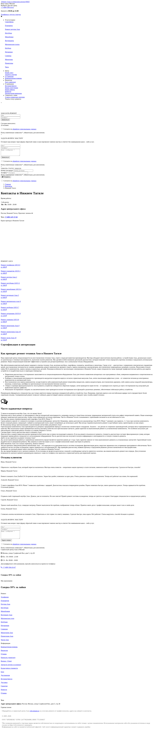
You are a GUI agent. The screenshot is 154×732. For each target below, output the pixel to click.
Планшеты (9, 25)
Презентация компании (13, 93)
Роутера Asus (5, 604)
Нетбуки (8, 48)
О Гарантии (9, 76)
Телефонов (5, 597)
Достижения (5, 675)
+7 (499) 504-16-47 (7, 7)
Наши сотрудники (11, 88)
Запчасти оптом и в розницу (11, 665)
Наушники (9, 52)
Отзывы (4, 654)
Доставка (4, 682)
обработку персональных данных (24, 129)
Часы (7, 67)
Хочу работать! (10, 82)
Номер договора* (7, 170)
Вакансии (4, 650)
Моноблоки (9, 37)
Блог (2, 672)
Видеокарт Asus (6, 615)
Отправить (6, 177)
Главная (8, 184)
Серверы (8, 56)
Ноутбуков (4, 608)
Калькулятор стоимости (9, 668)
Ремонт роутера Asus (12, 29)
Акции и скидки (11, 74)
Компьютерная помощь (13, 78)
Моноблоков (5, 611)
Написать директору (8, 657)
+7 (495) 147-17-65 (11, 217)
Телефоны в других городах (11, 14)
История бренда (10, 86)
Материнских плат (7, 618)
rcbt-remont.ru (34, 711)
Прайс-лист (9, 73)
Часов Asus (5, 640)
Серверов (4, 629)
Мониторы (9, 59)
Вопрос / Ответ (6, 661)
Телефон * (4, 173)
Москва (3, 697)
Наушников (5, 625)
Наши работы (10, 90)
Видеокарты (9, 41)
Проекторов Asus (7, 636)
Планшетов (5, 601)
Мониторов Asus (7, 633)
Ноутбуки (8, 33)
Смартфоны (9, 22)
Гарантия (4, 686)
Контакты (8, 186)
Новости (8, 91)
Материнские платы (12, 44)
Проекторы (9, 63)
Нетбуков (4, 622)
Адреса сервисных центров (15, 97)
